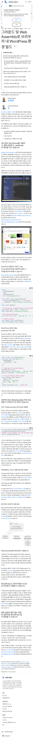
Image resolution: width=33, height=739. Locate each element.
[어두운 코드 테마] (30, 288)
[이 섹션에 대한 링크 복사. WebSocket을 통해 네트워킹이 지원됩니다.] (30, 551)
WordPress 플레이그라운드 (8, 112)
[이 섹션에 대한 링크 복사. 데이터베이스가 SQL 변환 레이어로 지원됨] (29, 470)
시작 (16, 24)
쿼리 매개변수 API (19, 211)
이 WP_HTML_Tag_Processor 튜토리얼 (19, 347)
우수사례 (4, 709)
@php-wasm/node (9, 345)
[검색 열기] (26, 2)
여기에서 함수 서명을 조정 (19, 419)
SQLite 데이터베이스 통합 (19, 489)
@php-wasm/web (25, 338)
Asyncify (10, 570)
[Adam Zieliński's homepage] (13, 101)
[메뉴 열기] (2, 2)
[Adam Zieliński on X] (8, 101)
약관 (2, 731)
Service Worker (7, 518)
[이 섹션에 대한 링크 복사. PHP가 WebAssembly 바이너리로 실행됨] (29, 407)
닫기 (16, 20)
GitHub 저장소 (10, 650)
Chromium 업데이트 (7, 706)
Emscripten (20, 413)
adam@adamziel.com (7, 654)
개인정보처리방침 (9, 731)
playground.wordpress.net (8, 152)
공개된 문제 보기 (6, 698)
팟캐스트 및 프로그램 (7, 711)
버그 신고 (4, 695)
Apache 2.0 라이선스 (5, 665)
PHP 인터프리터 (5, 415)
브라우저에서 (4, 603)
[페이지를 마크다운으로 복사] (14, 46)
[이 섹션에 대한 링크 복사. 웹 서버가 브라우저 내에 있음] (20, 504)
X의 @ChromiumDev (7, 717)
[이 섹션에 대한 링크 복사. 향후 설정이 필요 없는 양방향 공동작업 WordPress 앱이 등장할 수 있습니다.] (19, 617)
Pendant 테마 (15, 215)
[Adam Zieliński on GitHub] (11, 101)
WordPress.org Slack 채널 (8, 652)
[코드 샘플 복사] (32, 288)
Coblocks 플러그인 (26, 215)
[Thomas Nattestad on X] (8, 108)
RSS (3, 725)
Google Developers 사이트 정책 (8, 667)
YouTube (4, 720)
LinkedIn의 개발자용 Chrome (9, 722)
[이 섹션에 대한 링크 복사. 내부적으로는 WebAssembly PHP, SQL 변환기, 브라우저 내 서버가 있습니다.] (30, 402)
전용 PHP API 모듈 (17, 451)
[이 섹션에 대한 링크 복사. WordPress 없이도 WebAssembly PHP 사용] (16, 331)
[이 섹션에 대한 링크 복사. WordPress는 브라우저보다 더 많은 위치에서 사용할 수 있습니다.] (26, 586)
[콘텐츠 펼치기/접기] (13, 53)
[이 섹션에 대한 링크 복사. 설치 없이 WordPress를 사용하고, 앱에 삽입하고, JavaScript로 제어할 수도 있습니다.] (21, 148)
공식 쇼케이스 (20, 213)
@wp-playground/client (7, 275)
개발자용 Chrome (6, 704)
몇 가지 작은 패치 (22, 421)
